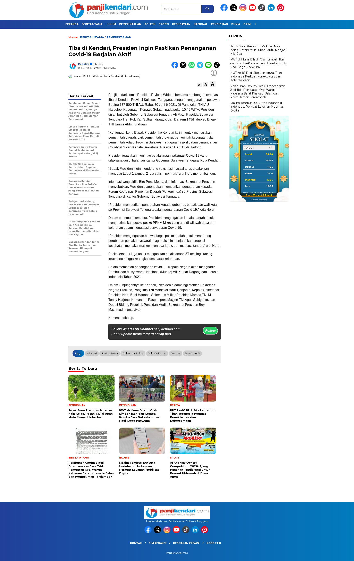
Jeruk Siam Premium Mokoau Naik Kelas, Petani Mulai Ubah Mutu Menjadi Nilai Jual (258, 49)
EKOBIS (164, 24)
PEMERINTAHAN (130, 24)
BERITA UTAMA (92, 24)
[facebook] (224, 10)
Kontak (136, 543)
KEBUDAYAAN (181, 24)
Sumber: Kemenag (259, 200)
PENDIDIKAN (219, 24)
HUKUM (111, 24)
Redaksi (83, 64)
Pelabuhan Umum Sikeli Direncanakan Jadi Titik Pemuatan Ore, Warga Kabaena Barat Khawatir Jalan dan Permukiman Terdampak (257, 91)
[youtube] (253, 10)
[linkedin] (272, 10)
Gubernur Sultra (133, 353)
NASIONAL (201, 24)
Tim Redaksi (157, 543)
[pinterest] (281, 10)
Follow (210, 330)
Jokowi (175, 353)
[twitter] (234, 10)
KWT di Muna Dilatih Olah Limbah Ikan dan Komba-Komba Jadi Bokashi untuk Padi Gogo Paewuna (258, 63)
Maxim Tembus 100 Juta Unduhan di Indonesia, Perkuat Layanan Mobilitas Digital (257, 106)
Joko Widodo (157, 353)
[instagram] (243, 10)
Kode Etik (213, 543)
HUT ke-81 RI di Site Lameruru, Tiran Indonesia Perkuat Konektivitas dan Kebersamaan (256, 76)
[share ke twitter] (184, 67)
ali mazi (92, 353)
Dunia (235, 24)
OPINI (247, 24)
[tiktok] (262, 10)
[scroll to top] (340, 555)
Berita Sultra (109, 353)
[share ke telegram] (201, 67)
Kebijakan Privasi (186, 543)
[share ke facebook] (175, 67)
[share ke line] (209, 67)
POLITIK (149, 24)
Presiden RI (192, 353)
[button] (199, 85)
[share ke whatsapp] (192, 67)
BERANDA (71, 24)
